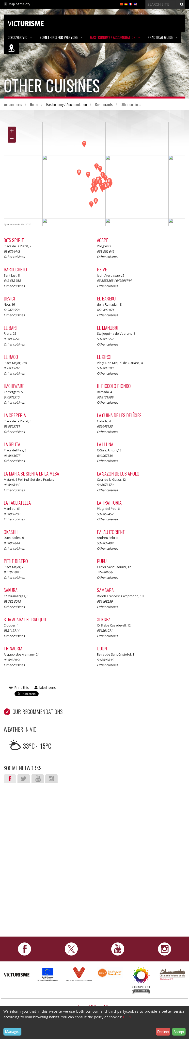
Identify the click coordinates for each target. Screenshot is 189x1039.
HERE (127, 1017)
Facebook (10, 778)
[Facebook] (24, 948)
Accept (178, 1031)
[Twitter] (71, 948)
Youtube (38, 778)
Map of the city (19, 4)
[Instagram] (164, 948)
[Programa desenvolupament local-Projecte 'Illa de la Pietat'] (48, 974)
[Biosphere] (141, 980)
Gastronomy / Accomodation (112, 37)
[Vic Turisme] (26, 22)
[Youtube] (117, 948)
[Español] (126, 3)
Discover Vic (17, 37)
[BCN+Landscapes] (110, 972)
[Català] (121, 3)
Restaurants (104, 104)
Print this (21, 687)
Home (34, 104)
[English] (135, 3)
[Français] (130, 3)
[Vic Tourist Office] (172, 974)
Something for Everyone (59, 37)
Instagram (51, 778)
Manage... (12, 1031)
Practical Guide (160, 37)
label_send (47, 687)
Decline (163, 1031)
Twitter (23, 778)
